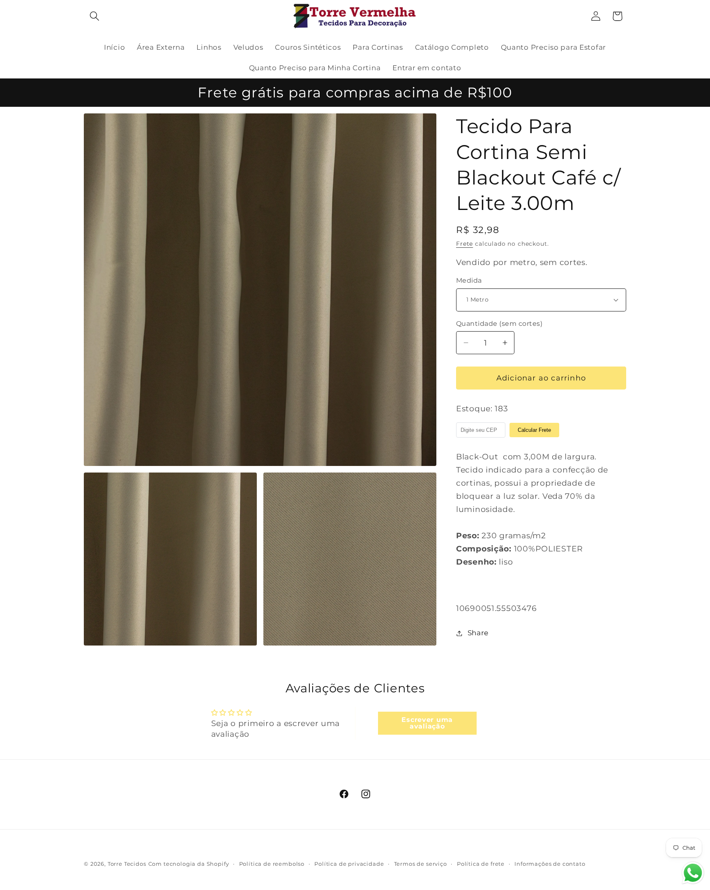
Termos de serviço (420, 863)
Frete (464, 243)
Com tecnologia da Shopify (188, 863)
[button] (95, 16)
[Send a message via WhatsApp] (693, 873)
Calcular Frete (534, 430)
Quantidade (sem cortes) (499, 323)
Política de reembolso (272, 863)
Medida (469, 280)
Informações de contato (549, 863)
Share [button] (478, 633)
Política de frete (481, 863)
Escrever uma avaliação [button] (427, 723)
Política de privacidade (349, 863)
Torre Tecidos (127, 863)
